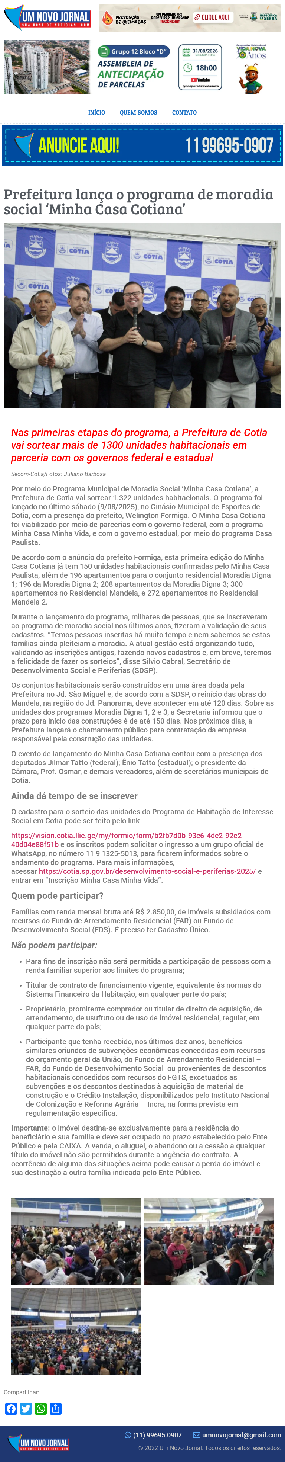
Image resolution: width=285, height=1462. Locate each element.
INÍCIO (96, 112)
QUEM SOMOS (138, 112)
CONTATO (184, 112)
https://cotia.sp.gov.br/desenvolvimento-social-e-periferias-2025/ (147, 871)
